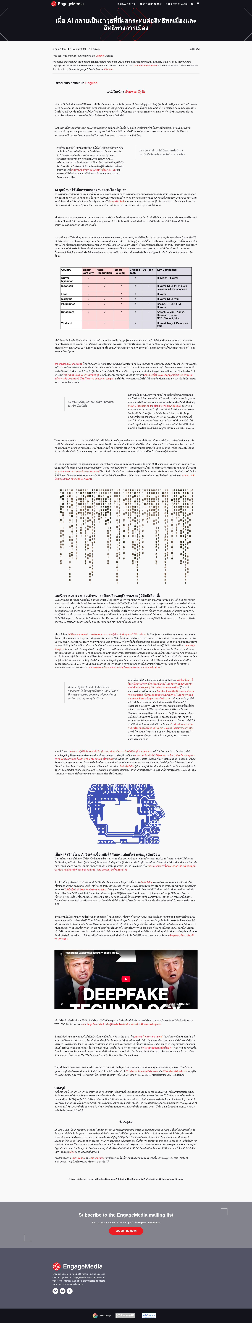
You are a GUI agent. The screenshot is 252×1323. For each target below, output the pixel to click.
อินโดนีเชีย (146, 882)
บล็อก (71, 1152)
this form (108, 69)
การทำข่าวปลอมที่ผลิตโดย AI (157, 1047)
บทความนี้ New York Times (148, 1036)
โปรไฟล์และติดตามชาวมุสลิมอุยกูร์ (81, 375)
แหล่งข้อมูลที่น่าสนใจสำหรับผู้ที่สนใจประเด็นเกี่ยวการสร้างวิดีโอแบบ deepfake (121, 1024)
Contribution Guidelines (145, 65)
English (91, 83)
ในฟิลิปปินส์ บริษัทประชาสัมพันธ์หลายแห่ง (85, 889)
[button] (192, 4)
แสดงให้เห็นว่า (117, 201)
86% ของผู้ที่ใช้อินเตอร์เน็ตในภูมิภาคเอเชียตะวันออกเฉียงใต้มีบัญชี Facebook (109, 751)
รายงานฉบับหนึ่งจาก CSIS (68, 364)
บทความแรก (78, 1158)
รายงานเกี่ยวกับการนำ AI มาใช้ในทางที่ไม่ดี (93, 170)
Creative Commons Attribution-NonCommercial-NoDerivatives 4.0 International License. (139, 1179)
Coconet (100, 55)
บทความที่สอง (97, 1158)
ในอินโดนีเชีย (127, 766)
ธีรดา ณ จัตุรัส (135, 91)
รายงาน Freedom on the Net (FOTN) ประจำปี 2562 (155, 406)
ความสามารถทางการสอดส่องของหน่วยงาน (76, 471)
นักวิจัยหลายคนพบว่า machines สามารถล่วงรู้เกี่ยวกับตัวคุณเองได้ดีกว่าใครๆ (106, 634)
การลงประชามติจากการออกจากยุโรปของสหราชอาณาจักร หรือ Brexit (124, 667)
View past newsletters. (147, 1222)
